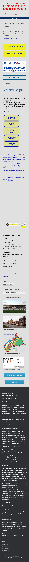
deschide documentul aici (10, 39)
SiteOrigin (20, 557)
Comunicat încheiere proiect (10, 155)
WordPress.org (5, 550)
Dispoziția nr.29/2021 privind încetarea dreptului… (14, 47)
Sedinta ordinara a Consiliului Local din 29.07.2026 (13, 178)
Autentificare (5, 544)
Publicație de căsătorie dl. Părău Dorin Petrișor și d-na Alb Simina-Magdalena (13, 165)
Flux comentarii (5, 548)
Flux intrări (4, 546)
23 (24, 224)
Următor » (23, 226)
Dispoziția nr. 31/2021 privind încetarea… (14, 54)
